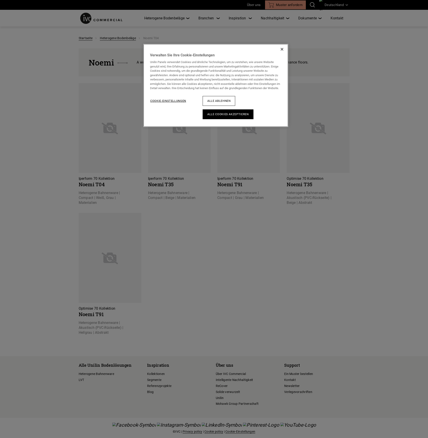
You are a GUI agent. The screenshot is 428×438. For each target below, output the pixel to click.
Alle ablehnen (218, 100)
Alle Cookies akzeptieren (228, 114)
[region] (215, 85)
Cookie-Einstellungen (168, 100)
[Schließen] (282, 49)
